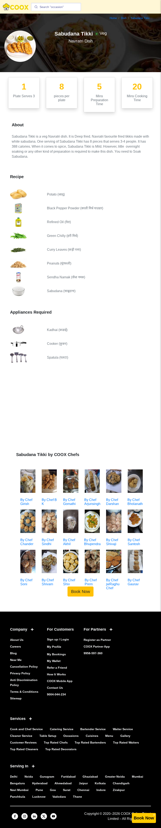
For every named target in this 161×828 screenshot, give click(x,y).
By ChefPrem (91, 582)
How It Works (56, 674)
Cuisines (92, 735)
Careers (15, 646)
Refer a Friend (57, 667)
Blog (13, 653)
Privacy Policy (20, 673)
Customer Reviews (23, 742)
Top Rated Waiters (126, 742)
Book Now (80, 591)
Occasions (71, 735)
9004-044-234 (56, 694)
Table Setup (47, 735)
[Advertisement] (80, 410)
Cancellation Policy (24, 666)
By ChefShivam (48, 582)
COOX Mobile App (60, 681)
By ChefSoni (26, 582)
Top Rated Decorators (61, 749)
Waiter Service (123, 729)
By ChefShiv (69, 582)
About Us (16, 639)
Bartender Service (93, 729)
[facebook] (15, 816)
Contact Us (55, 687)
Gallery (125, 735)
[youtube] (53, 816)
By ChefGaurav (134, 582)
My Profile (54, 646)
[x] (44, 816)
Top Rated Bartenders (90, 742)
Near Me (16, 660)
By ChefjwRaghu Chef (112, 584)
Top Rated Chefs (56, 742)
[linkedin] (34, 816)
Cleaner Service (21, 735)
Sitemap (16, 698)
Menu (109, 735)
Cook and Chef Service (26, 729)
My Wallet (54, 661)
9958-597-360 (93, 653)
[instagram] (24, 816)
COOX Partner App (97, 646)
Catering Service (61, 729)
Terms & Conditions (24, 691)
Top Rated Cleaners (24, 749)
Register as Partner (97, 639)
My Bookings (56, 654)
